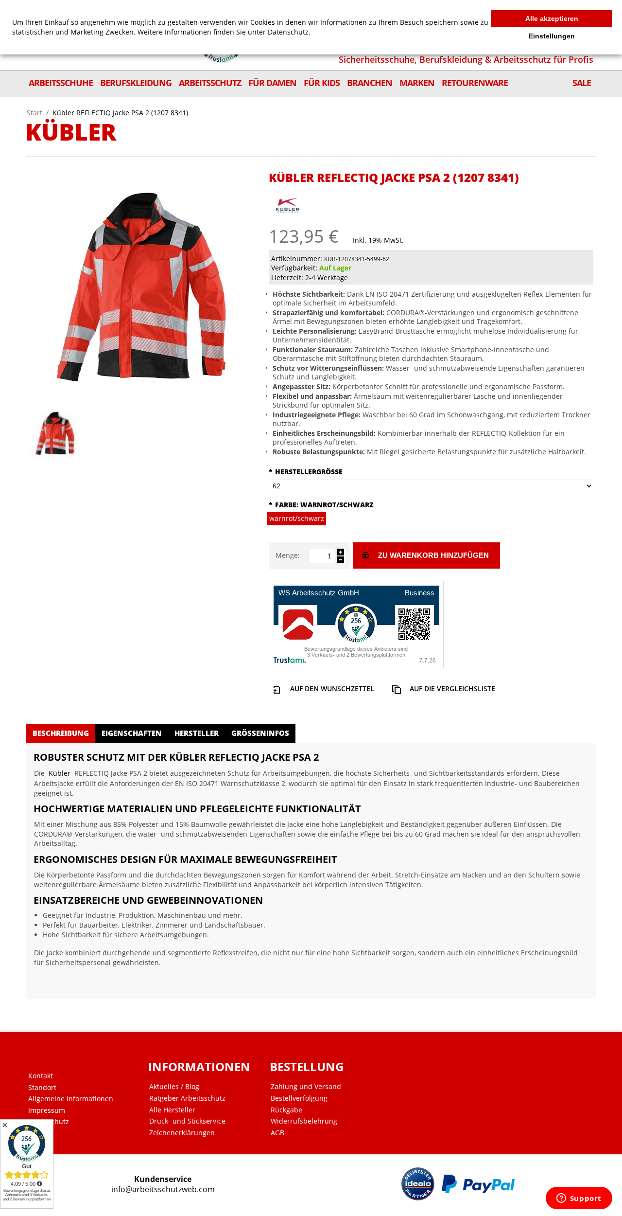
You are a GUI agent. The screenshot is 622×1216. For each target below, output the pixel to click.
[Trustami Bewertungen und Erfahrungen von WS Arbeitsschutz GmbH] (356, 623)
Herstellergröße (306, 471)
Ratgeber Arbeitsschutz (187, 1098)
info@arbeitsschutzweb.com (163, 1189)
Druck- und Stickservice (187, 1121)
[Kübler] (288, 200)
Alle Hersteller (172, 1110)
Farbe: (321, 504)
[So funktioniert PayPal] (478, 1184)
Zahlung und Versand (306, 1086)
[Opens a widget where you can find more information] (578, 1199)
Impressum (46, 1110)
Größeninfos (260, 733)
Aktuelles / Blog (174, 1086)
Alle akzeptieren (551, 18)
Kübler (59, 773)
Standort (42, 1087)
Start (34, 112)
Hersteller (196, 733)
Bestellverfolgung (299, 1098)
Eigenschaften (132, 733)
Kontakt (40, 1076)
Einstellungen (552, 36)
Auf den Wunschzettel (332, 688)
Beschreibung (61, 733)
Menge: (288, 555)
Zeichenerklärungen (182, 1132)
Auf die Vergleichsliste (452, 688)
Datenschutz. (289, 31)
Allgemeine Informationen (70, 1098)
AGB (277, 1132)
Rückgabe (286, 1110)
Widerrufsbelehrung (304, 1121)
